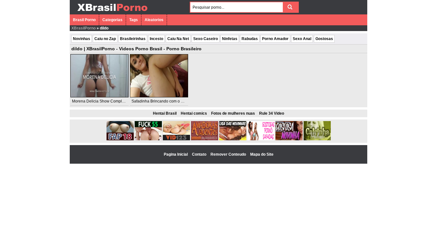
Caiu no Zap (105, 39)
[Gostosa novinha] (289, 139)
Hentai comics (194, 113)
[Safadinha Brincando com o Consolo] (159, 75)
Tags (133, 20)
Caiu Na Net (178, 39)
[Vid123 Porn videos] (176, 139)
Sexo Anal (302, 39)
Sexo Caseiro (205, 39)
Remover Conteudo (229, 154)
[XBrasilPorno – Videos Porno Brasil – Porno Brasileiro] (112, 12)
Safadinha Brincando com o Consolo (163, 101)
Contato (199, 154)
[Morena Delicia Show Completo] (99, 75)
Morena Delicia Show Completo (99, 101)
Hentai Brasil (165, 113)
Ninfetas (229, 39)
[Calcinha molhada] (317, 139)
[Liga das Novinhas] (232, 139)
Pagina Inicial (176, 154)
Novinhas (81, 39)
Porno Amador (275, 39)
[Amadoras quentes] (204, 139)
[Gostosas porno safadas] (260, 139)
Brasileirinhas (133, 39)
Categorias (112, 20)
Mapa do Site (262, 154)
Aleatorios (154, 20)
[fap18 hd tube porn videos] (120, 139)
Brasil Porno (84, 20)
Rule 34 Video (271, 113)
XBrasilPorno (83, 28)
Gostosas (324, 39)
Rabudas (250, 39)
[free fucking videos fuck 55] (148, 139)
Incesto (156, 39)
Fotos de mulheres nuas (233, 113)
